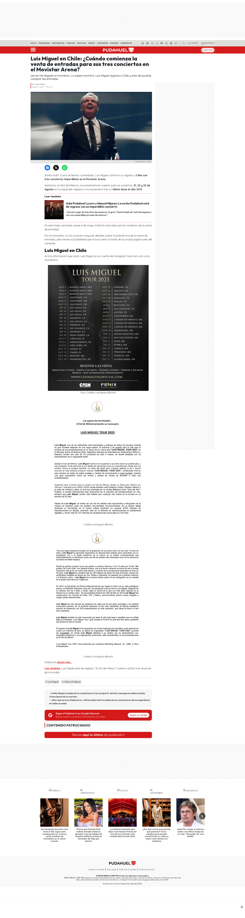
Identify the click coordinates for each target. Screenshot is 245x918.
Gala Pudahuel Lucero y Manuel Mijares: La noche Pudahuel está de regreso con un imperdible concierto (107, 205)
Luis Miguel (53, 681)
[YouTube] (162, 43)
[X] (152, 43)
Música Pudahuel (72, 681)
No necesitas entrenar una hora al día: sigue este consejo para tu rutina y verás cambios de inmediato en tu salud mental (54, 835)
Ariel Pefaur (40, 84)
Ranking (114, 43)
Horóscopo (126, 43)
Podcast (71, 43)
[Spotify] (171, 43)
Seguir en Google (138, 715)
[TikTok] (157, 43)
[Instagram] (166, 43)
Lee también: (53, 668)
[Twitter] (56, 167)
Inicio (33, 43)
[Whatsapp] (176, 43)
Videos (91, 43)
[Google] (143, 43)
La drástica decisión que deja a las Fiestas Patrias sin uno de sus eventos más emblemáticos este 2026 (122, 833)
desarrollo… (64, 662)
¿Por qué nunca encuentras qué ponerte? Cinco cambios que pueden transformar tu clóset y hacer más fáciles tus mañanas (156, 835)
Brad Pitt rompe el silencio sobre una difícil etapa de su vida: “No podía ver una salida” (190, 833)
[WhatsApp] (65, 167)
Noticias (81, 43)
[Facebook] (147, 43)
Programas (44, 43)
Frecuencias (58, 43)
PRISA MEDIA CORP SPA (108, 876)
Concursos (102, 43)
